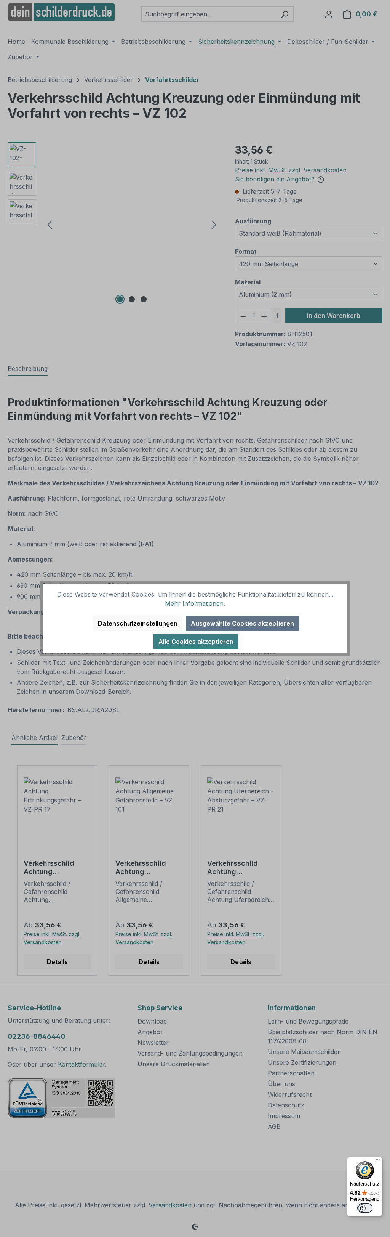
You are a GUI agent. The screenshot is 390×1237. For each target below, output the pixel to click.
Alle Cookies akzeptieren (195, 641)
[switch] (364, 1208)
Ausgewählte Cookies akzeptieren (242, 623)
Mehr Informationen (194, 603)
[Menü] (377, 1161)
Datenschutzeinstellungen (137, 623)
